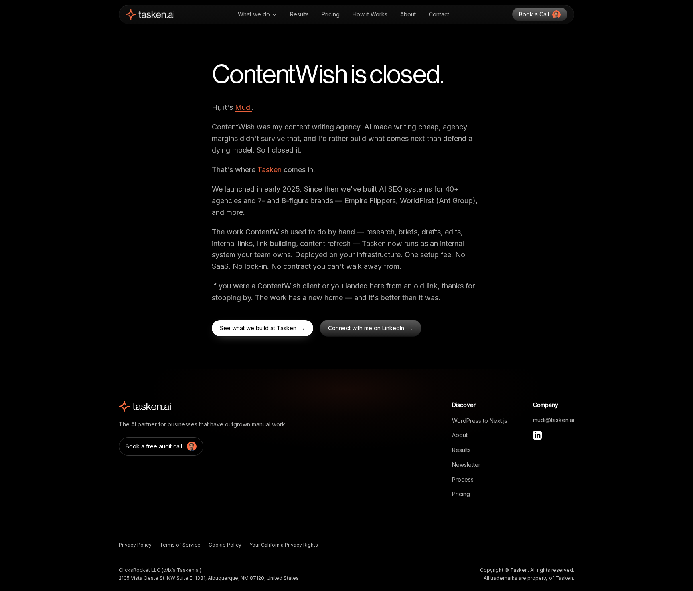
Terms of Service (180, 545)
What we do (254, 14)
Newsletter (466, 464)
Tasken (269, 169)
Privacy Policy (135, 545)
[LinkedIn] (537, 435)
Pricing (331, 14)
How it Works (370, 14)
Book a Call (534, 14)
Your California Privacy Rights (283, 545)
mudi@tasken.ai (553, 419)
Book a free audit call (154, 446)
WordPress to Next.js (479, 420)
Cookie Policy (225, 545)
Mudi (243, 107)
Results (299, 14)
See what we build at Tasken (262, 328)
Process (463, 479)
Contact (439, 14)
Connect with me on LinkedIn (370, 328)
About (408, 14)
